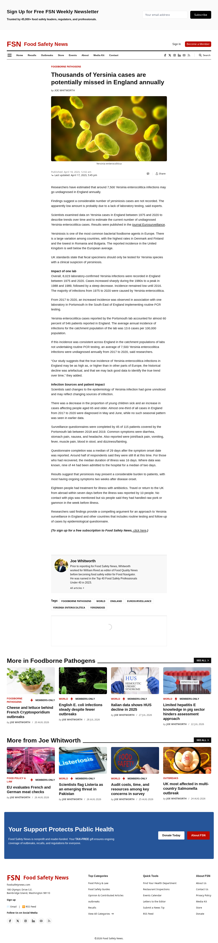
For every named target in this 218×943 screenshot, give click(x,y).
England (116, 601)
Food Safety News (113, 938)
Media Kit (201, 901)
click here (139, 530)
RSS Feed (148, 913)
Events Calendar (152, 895)
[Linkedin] (179, 55)
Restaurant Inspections (156, 889)
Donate (200, 913)
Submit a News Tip (154, 907)
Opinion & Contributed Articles (105, 895)
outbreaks (170, 778)
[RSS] (188, 55)
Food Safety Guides (99, 889)
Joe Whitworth (64, 90)
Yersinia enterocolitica (69, 607)
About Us (201, 883)
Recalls (92, 907)
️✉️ (12, 906)
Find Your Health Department (159, 883)
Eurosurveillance (139, 601)
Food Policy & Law (98, 883)
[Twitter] (169, 55)
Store (199, 907)
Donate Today (171, 835)
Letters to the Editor (154, 901)
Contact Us (202, 889)
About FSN (198, 835)
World (100, 601)
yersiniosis (97, 607)
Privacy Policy (203, 895)
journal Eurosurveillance (148, 224)
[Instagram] (174, 55)
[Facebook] (165, 55)
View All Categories (99, 913)
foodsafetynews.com (18, 884)
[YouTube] (184, 55)
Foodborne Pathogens (66, 66)
